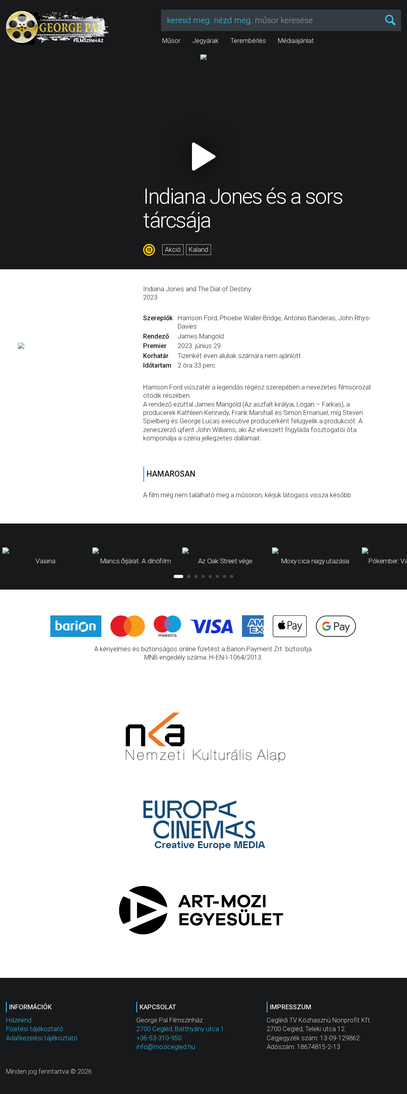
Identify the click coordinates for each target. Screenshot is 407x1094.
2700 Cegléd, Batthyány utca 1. (181, 1029)
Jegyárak (205, 41)
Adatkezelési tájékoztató (42, 1038)
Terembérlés (248, 41)
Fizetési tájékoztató (34, 1029)
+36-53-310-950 (159, 1038)
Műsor (171, 41)
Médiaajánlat (296, 41)
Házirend (18, 1020)
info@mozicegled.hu (165, 1047)
